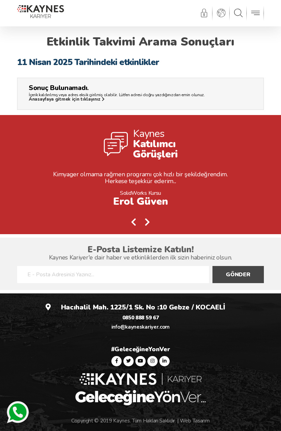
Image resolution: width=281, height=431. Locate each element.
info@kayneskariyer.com (140, 327)
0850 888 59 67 (140, 317)
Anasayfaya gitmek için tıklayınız (65, 99)
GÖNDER (238, 274)
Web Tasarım (195, 420)
